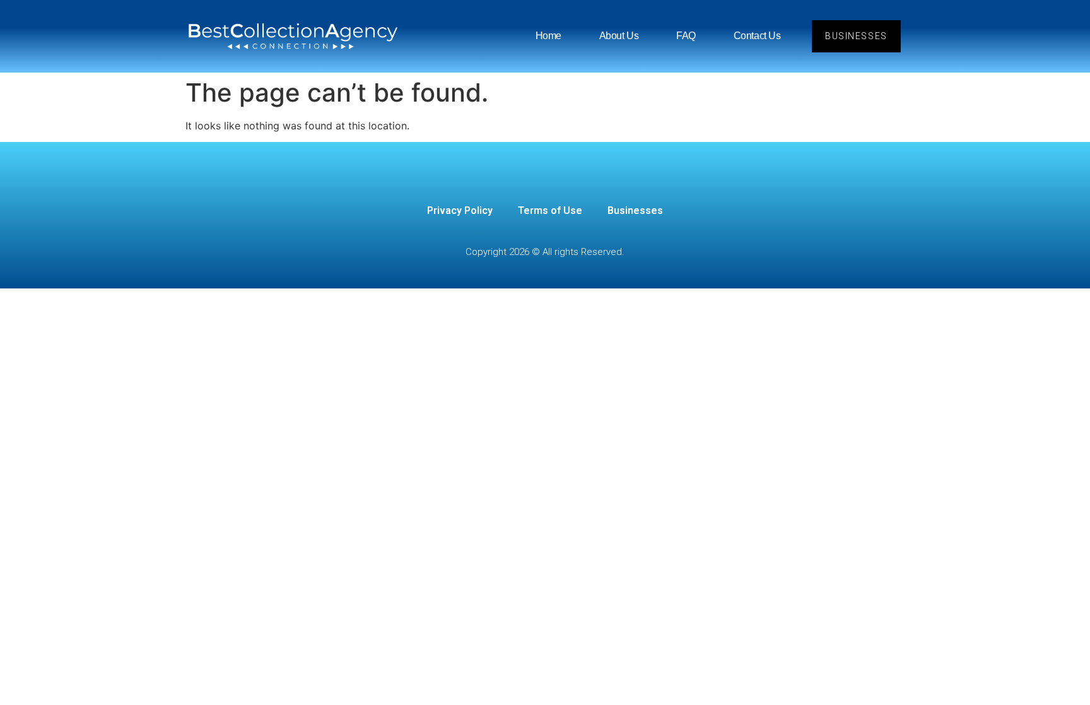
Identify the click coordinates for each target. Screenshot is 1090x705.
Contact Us (757, 35)
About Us (618, 35)
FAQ (686, 35)
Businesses (635, 210)
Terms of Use (550, 210)
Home (548, 35)
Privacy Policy (460, 210)
